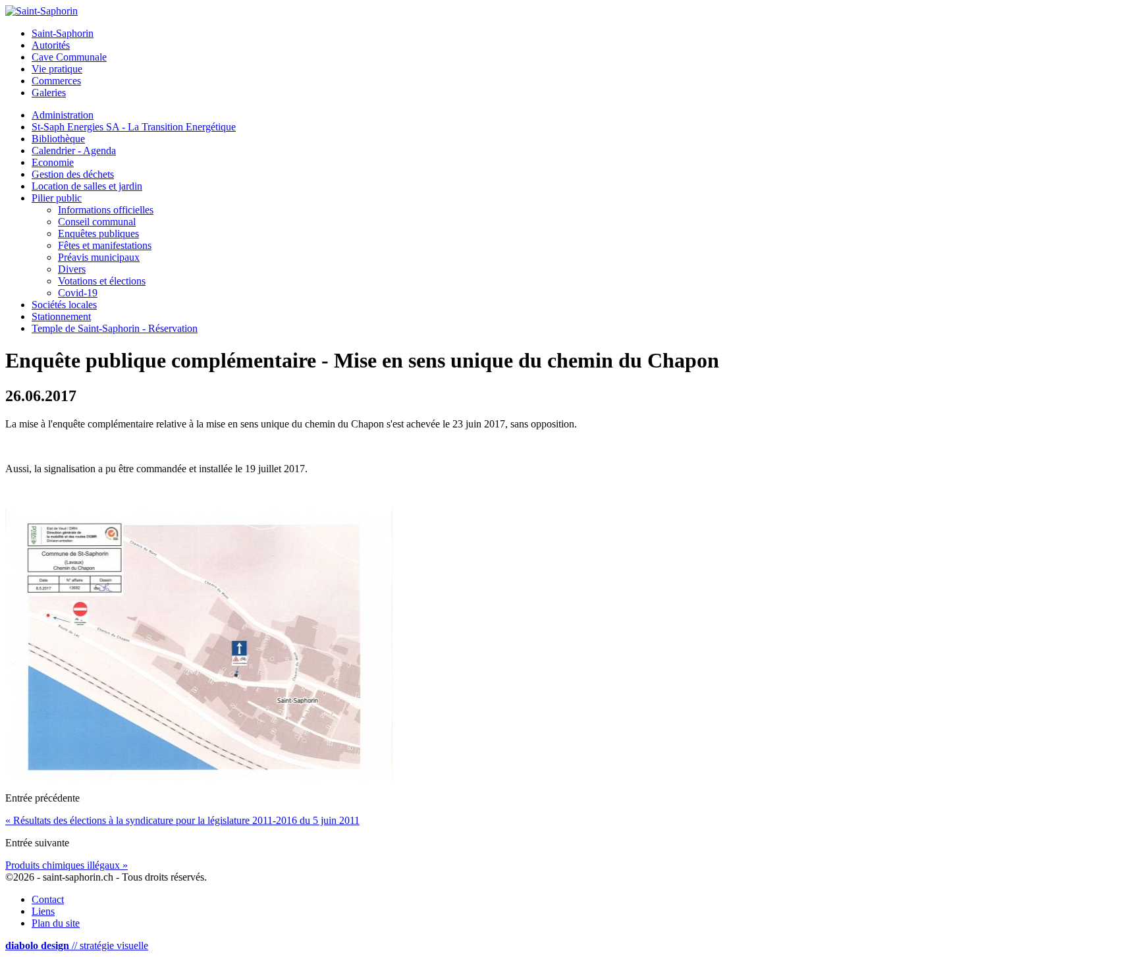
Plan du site (56, 923)
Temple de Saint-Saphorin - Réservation (115, 328)
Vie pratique (57, 68)
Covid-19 (77, 292)
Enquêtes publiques (98, 233)
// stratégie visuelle (76, 945)
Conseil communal (97, 221)
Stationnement (61, 316)
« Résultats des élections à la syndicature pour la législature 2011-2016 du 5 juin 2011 (182, 820)
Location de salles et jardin (87, 186)
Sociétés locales (64, 304)
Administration (63, 115)
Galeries (49, 92)
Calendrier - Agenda (74, 150)
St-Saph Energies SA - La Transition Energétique (134, 126)
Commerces (56, 80)
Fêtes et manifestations (104, 245)
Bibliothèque (58, 138)
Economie (53, 162)
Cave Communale (69, 57)
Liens (43, 911)
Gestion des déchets (73, 174)
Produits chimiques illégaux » (66, 865)
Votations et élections (102, 281)
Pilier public (57, 198)
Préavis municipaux (99, 257)
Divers (72, 269)
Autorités (51, 45)
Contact (48, 899)
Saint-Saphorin (63, 33)
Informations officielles (105, 209)
